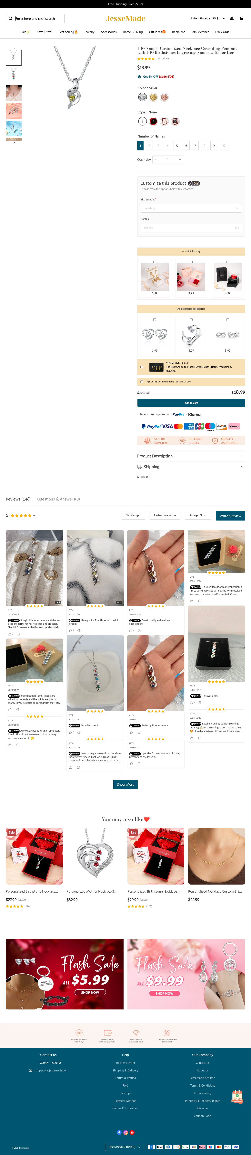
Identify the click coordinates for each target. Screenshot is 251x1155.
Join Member (200, 31)
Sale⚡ (25, 31)
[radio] (142, 97)
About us (202, 1070)
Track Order (222, 31)
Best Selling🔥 (68, 31)
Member (202, 1108)
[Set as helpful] (10, 709)
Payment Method (125, 1101)
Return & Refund (125, 1078)
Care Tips (125, 1093)
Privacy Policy (202, 1093)
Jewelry (89, 31)
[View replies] (18, 634)
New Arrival (44, 31)
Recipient (178, 31)
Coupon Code (202, 1116)
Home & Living (133, 31)
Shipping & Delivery (125, 1070)
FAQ (125, 1085)
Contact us (202, 1062)
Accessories (109, 31)
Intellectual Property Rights (202, 1101)
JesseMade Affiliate (202, 1078)
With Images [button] (133, 515)
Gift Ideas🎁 (157, 31)
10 (223, 145)
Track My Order (125, 1062)
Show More (125, 784)
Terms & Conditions (202, 1085)
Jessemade (24, 1148)
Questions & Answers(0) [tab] (58, 499)
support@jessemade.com (52, 1070)
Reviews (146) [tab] (18, 499)
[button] (35, 18)
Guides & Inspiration (125, 1108)
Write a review (230, 515)
